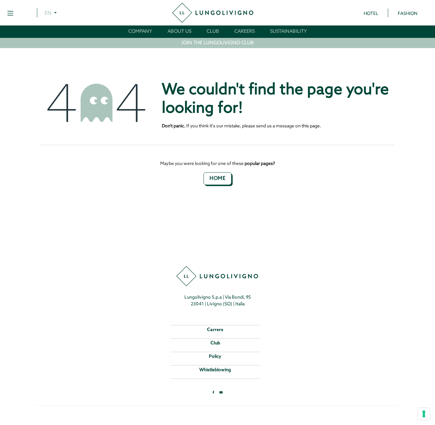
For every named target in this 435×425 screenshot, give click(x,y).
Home (217, 178)
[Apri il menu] (10, 13)
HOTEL (371, 14)
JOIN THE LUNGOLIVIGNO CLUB (217, 43)
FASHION (407, 14)
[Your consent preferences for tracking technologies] (424, 414)
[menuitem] (140, 31)
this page (311, 126)
